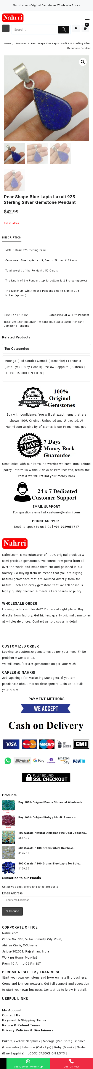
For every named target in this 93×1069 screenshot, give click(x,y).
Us (11, 1015)
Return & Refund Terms (21, 1025)
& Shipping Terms (24, 1020)
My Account (12, 1010)
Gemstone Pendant (16, 325)
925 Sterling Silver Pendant (30, 321)
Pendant (83, 314)
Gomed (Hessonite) (51, 361)
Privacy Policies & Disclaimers (27, 1030)
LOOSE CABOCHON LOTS (23, 373)
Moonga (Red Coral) (19, 361)
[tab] (12, 237)
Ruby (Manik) (32, 367)
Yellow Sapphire (27, 1041)
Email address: (12, 893)
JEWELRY (70, 314)
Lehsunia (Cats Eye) (36, 1047)
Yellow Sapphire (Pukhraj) (64, 367)
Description (11, 237)
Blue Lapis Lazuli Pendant (66, 321)
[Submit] (63, 29)
